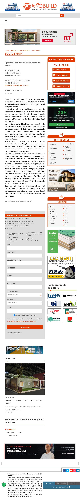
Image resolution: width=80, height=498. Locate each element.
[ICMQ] (54, 311)
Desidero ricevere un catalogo (16, 234)
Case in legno (36, 50)
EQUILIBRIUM (61, 65)
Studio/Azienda (14, 260)
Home (6, 50)
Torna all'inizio (73, 469)
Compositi (52, 223)
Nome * (10, 244)
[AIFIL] (70, 319)
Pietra (66, 210)
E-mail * (10, 276)
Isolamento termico (69, 143)
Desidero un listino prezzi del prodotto (16, 239)
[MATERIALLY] (70, 296)
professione (12, 291)
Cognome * (11, 252)
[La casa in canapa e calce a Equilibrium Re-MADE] (25, 379)
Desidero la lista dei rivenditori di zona (35, 234)
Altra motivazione (33, 239)
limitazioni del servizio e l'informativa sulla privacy (21, 321)
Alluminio (52, 209)
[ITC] (54, 296)
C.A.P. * (9, 307)
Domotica (52, 153)
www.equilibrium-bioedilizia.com (16, 85)
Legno (66, 208)
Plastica (66, 213)
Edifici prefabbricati (24, 50)
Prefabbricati (10, 429)
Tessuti (66, 222)
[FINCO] (70, 311)
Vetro (66, 225)
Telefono (11, 284)
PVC (66, 215)
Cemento (52, 218)
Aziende (13, 50)
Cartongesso (53, 216)
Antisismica (53, 144)
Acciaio (52, 206)
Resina (66, 220)
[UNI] (54, 303)
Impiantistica (53, 159)
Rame (66, 217)
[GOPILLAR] (54, 319)
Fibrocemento (68, 206)
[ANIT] (70, 303)
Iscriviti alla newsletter (25, 315)
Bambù (52, 211)
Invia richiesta (25, 327)
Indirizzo (11, 268)
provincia (11, 299)
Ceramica (52, 221)
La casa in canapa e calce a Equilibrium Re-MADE (23, 401)
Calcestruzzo (53, 213)
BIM (51, 151)
